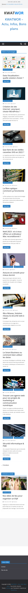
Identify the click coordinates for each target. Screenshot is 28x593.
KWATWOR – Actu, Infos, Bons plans (14, 24)
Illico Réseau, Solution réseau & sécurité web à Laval (13, 315)
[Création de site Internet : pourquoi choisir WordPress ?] (14, 93)
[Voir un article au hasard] (25, 44)
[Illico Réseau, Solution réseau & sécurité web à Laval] (14, 300)
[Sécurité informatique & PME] (14, 430)
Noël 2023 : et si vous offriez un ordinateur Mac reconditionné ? (12, 234)
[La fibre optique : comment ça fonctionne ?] (14, 175)
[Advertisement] (14, 532)
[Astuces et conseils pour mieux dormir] (14, 259)
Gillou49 (14, 103)
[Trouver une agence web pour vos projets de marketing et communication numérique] (14, 382)
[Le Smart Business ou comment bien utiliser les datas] (14, 340)
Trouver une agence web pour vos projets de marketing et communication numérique (14, 400)
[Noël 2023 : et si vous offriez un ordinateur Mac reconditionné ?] (14, 218)
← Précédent (5, 465)
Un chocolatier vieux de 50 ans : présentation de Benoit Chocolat (14, 5)
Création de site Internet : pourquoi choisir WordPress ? (11, 109)
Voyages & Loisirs (6, 492)
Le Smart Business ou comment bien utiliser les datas (12, 355)
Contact (3, 566)
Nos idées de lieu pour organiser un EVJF (12, 497)
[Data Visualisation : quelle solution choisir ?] (14, 62)
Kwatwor (14, 72)
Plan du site (4, 570)
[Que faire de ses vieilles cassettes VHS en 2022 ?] (14, 136)
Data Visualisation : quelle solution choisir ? (13, 76)
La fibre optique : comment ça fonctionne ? (13, 190)
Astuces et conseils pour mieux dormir (13, 273)
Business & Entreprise (7, 266)
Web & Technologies (7, 69)
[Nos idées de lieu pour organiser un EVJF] (14, 483)
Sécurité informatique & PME (13, 444)
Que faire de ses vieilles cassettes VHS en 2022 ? (13, 150)
